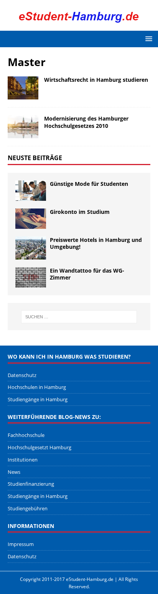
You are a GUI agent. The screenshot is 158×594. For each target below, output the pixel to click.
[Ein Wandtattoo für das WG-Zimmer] (30, 277)
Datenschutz (22, 375)
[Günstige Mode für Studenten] (30, 190)
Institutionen (23, 459)
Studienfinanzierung (31, 483)
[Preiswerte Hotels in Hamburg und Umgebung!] (30, 248)
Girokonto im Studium (80, 211)
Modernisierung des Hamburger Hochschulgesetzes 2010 (86, 122)
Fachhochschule (26, 435)
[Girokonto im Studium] (30, 218)
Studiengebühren (28, 508)
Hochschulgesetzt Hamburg (39, 447)
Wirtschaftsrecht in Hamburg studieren (96, 79)
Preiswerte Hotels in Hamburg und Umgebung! (96, 243)
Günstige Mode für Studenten (89, 183)
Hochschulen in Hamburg (37, 387)
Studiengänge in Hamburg (37, 399)
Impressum (21, 544)
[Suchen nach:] (79, 316)
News (14, 471)
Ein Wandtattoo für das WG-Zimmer (87, 274)
